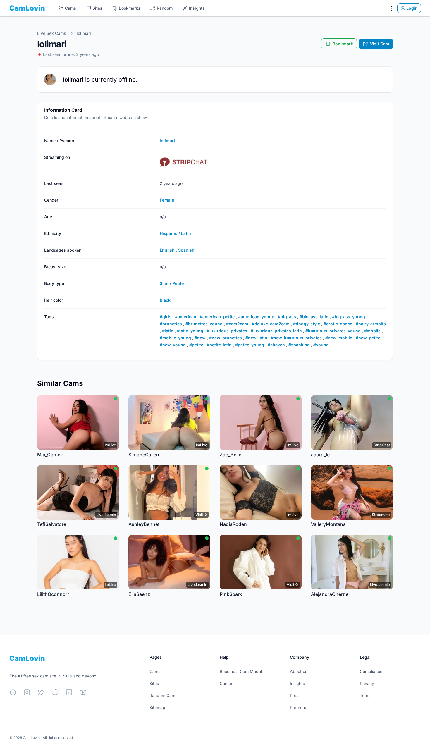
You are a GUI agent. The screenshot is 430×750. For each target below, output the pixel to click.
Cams (154, 671)
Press (295, 695)
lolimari (84, 33)
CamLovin (27, 8)
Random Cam (162, 695)
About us (298, 671)
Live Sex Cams (51, 33)
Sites (154, 683)
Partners (298, 707)
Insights (297, 683)
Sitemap (157, 707)
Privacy (367, 683)
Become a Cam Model (241, 671)
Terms (365, 695)
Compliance (371, 671)
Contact (227, 683)
